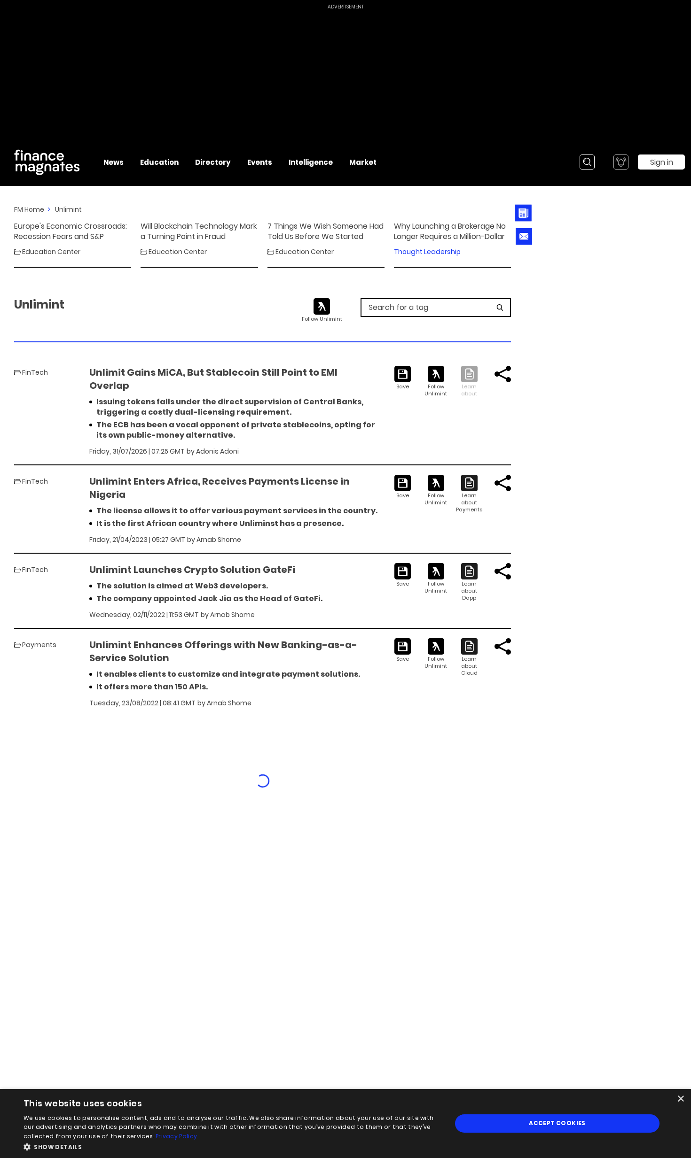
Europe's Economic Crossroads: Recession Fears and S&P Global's (70, 231)
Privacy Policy (176, 1136)
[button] (231, 1146)
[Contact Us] (524, 236)
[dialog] (345, 1123)
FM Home (29, 209)
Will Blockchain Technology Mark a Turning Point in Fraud (199, 231)
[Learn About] (469, 494)
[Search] (587, 162)
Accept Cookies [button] (557, 1123)
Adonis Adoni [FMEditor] (217, 451)
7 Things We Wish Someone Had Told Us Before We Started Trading (325, 231)
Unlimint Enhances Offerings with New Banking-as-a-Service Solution (223, 651)
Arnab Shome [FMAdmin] (218, 539)
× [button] (680, 1099)
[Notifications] (620, 162)
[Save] (402, 378)
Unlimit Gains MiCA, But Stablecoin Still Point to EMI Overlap (213, 379)
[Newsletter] (523, 213)
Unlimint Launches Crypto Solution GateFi (192, 569)
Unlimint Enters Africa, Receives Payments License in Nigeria (219, 488)
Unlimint (68, 209)
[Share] (503, 374)
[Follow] (436, 381)
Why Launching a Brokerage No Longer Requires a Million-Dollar (450, 231)
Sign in (661, 162)
